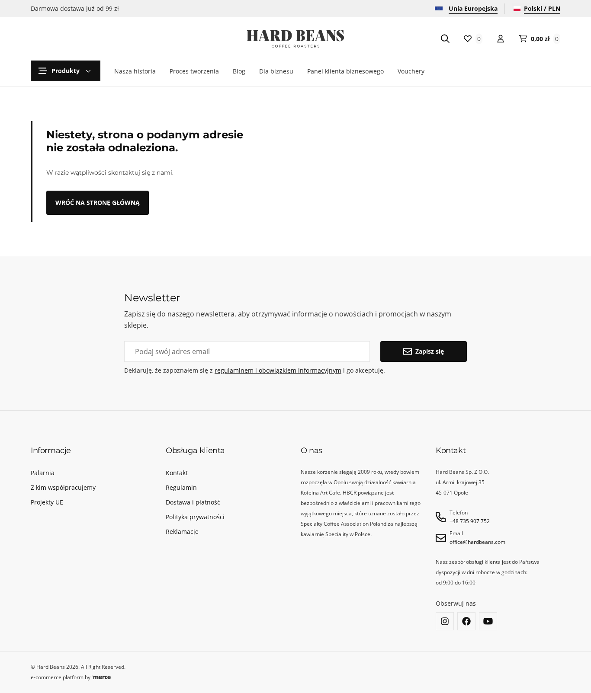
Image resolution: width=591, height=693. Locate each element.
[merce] (101, 677)
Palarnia (43, 473)
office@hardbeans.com (477, 542)
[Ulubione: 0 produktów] (500, 39)
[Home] (295, 39)
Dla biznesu (276, 71)
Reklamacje (182, 531)
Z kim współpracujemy (63, 487)
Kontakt (177, 473)
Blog (239, 71)
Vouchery (411, 71)
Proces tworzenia (194, 71)
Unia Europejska (473, 8)
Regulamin (181, 487)
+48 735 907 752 (470, 521)
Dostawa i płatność (193, 502)
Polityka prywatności (195, 517)
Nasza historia (135, 71)
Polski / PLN (542, 8)
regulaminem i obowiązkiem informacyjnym (278, 370)
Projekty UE (47, 502)
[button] (65, 71)
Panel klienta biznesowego (345, 71)
